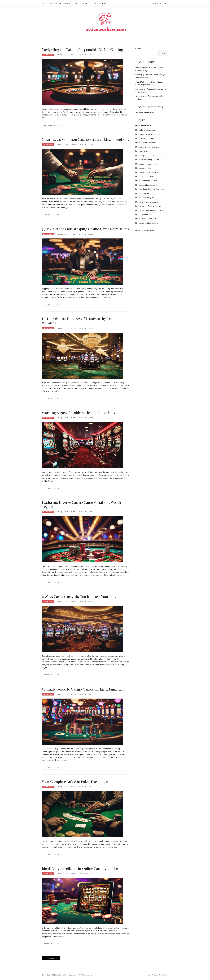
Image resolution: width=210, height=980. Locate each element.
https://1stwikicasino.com (145, 130)
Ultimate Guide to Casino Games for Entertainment (83, 689)
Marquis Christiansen (66, 55)
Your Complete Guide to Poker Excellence (75, 781)
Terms (93, 3)
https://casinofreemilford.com (147, 147)
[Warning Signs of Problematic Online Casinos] (82, 445)
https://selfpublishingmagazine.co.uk (149, 189)
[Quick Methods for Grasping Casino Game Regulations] (82, 261)
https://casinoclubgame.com (146, 223)
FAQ (75, 3)
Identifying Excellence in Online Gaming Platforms (82, 868)
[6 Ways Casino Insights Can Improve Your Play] (82, 629)
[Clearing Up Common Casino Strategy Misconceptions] (82, 171)
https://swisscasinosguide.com (147, 159)
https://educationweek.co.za (146, 185)
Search (138, 49)
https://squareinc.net (143, 214)
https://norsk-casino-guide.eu (146, 202)
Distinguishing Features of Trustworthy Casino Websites (80, 320)
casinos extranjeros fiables (145, 230)
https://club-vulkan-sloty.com (146, 164)
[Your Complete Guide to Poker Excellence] (82, 814)
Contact (103, 3)
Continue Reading (51, 125)
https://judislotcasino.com (145, 143)
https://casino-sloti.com (144, 176)
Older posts (52, 958)
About (67, 3)
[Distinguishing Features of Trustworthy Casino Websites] (82, 355)
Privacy (84, 3)
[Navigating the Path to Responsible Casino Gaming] (82, 82)
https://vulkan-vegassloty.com (147, 172)
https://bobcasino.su (143, 126)
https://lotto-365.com (143, 151)
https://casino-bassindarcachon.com (149, 210)
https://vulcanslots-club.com (146, 181)
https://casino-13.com (144, 168)
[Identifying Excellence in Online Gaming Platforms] (82, 901)
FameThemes (163, 975)
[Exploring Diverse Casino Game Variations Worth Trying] (82, 539)
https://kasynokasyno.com (145, 219)
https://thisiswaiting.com (144, 197)
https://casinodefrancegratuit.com (148, 206)
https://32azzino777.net (144, 138)
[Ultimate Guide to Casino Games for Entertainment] (82, 721)
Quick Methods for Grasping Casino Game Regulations (85, 228)
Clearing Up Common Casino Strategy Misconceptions (85, 139)
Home (44, 3)
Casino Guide (55, 3)
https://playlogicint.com (144, 155)
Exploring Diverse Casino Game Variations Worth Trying (81, 504)
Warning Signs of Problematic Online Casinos (78, 412)
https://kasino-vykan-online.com (147, 134)
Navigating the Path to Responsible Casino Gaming (82, 49)
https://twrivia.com (142, 193)
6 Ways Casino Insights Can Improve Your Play (79, 596)
